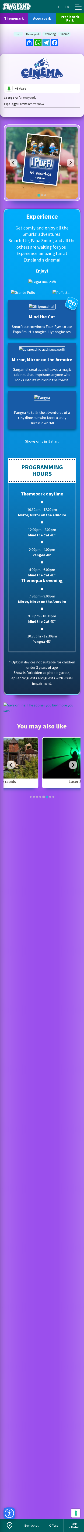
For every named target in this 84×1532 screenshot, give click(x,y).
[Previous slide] (13, 163)
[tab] (39, 195)
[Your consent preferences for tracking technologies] (75, 1513)
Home (18, 34)
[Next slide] (70, 163)
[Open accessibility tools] (9, 1513)
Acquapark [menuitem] (42, 18)
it (58, 6)
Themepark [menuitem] (14, 18)
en (67, 6)
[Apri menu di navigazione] (78, 6)
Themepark (33, 34)
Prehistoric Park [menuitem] (70, 18)
